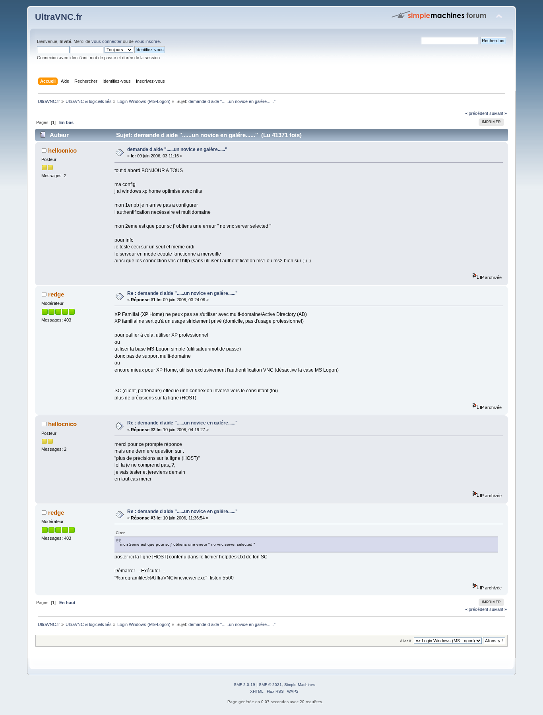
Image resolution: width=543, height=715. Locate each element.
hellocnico (62, 150)
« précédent (476, 113)
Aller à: (406, 641)
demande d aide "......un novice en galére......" (177, 149)
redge (56, 294)
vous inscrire (147, 41)
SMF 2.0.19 (244, 684)
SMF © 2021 (270, 684)
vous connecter (106, 41)
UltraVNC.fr (58, 17)
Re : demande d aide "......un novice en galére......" (182, 293)
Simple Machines (299, 684)
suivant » (498, 113)
